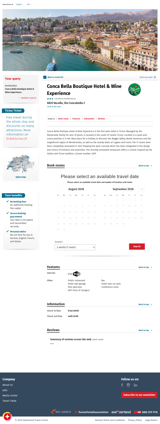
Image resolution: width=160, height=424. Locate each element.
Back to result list (55, 77)
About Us (7, 384)
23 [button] (58, 224)
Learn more (97, 339)
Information (89, 119)
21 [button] (89, 218)
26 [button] (76, 224)
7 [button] (88, 206)
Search (136, 246)
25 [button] (70, 224)
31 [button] (64, 229)
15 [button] (95, 212)
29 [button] (94, 224)
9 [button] (58, 212)
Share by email (146, 77)
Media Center (10, 395)
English (19, 4)
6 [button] (82, 206)
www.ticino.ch (7, 4)
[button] (58, 189)
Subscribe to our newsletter (139, 394)
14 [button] (89, 212)
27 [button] (82, 224)
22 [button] (94, 218)
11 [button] (70, 212)
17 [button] (64, 218)
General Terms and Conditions (110, 420)
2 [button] (58, 206)
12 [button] (76, 212)
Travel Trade (9, 400)
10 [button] (64, 212)
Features (76, 119)
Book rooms (63, 119)
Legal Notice (151, 420)
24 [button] (64, 224)
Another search (28, 98)
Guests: (59, 241)
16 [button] (58, 218)
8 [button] (94, 206)
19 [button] (76, 218)
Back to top (144, 166)
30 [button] (58, 229)
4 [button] (70, 206)
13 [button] (82, 212)
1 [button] (94, 200)
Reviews (101, 119)
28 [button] (88, 224)
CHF (28, 4)
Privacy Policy (135, 420)
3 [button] (64, 206)
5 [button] (76, 206)
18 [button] (70, 218)
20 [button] (82, 218)
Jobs (4, 390)
